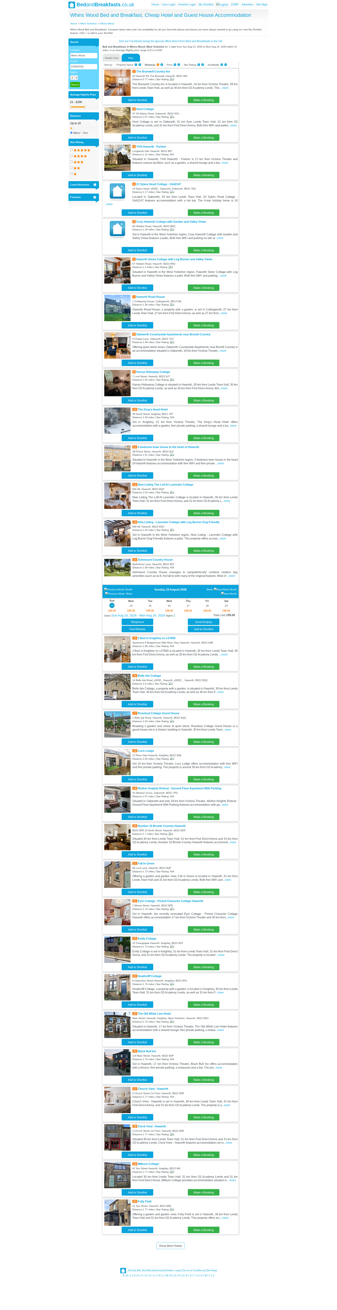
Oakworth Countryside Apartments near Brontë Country (173, 334)
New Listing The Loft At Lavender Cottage (165, 484)
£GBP (235, 4)
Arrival (73, 61)
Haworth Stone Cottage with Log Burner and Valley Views (174, 259)
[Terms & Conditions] (193, 1270)
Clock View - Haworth (152, 1126)
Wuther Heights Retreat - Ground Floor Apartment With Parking (179, 788)
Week (129, 593)
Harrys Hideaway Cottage (153, 371)
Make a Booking (204, 100)
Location (75, 50)
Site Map (261, 4)
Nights (73, 72)
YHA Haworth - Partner (151, 146)
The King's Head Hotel (153, 409)
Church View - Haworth (153, 1088)
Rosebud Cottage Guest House (158, 713)
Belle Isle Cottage (149, 675)
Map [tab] (130, 58)
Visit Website (137, 629)
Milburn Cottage (148, 1163)
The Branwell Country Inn (153, 71)
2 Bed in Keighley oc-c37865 (157, 638)
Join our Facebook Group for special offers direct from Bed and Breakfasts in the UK (170, 41)
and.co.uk (105, 4)
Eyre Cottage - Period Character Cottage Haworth (170, 901)
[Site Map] (211, 1270)
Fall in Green (146, 863)
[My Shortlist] (144, 1270)
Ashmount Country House (155, 559)
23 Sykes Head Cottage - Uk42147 (158, 184)
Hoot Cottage (145, 109)
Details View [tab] (111, 58)
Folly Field (144, 1201)
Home (155, 4)
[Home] (132, 1270)
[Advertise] (158, 1270)
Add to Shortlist (137, 100)
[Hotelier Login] (172, 1270)
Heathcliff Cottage (150, 976)
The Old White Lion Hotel (154, 1013)
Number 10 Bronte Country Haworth (162, 825)
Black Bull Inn (147, 1051)
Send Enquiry (203, 622)
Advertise (247, 4)
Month (128, 589)
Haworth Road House (150, 296)
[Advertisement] (253, 91)
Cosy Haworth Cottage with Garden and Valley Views (171, 221)
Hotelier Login (187, 4)
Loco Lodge (146, 750)
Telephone (137, 622)
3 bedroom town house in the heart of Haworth (168, 447)
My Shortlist (206, 4)
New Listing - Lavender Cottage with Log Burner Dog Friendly (179, 522)
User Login (169, 4)
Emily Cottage (147, 938)
